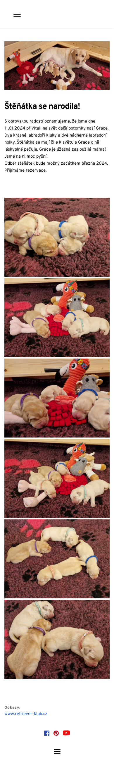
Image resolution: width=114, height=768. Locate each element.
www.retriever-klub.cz (25, 714)
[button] (17, 14)
